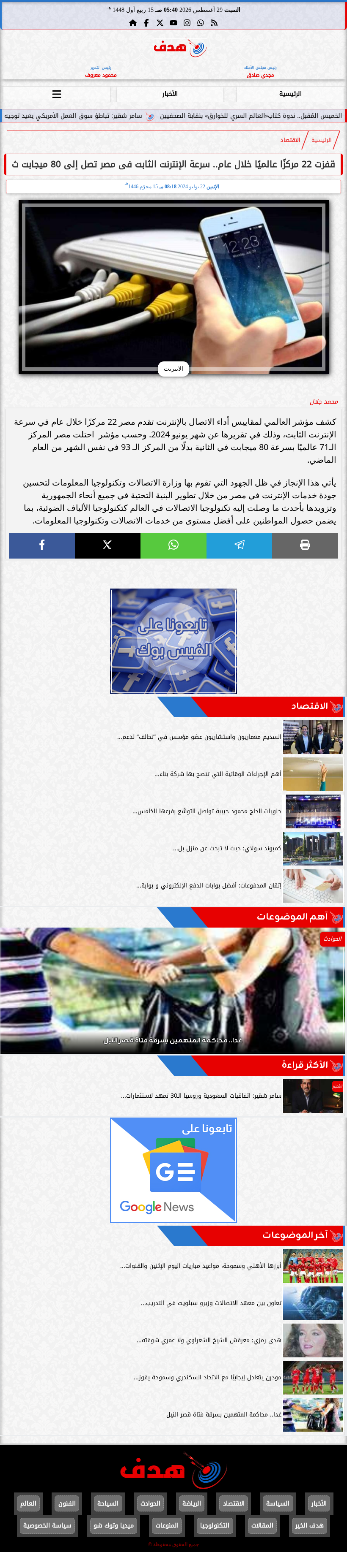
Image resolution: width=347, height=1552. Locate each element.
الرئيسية (290, 94)
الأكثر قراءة (305, 1065)
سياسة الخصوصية (47, 1525)
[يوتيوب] (173, 23)
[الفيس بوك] (146, 23)
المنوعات (167, 1525)
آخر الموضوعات (295, 1235)
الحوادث (150, 1503)
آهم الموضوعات (292, 917)
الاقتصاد (290, 140)
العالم (28, 1503)
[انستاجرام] (187, 23)
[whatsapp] (173, 546)
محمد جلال (324, 401)
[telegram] (240, 546)
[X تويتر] (160, 23)
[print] (305, 546)
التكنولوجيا (214, 1525)
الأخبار (170, 94)
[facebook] (42, 546)
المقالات (262, 1525)
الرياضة (191, 1503)
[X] (108, 546)
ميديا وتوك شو (114, 1525)
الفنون (67, 1503)
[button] (18, 995)
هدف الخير (309, 1525)
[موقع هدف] (180, 48)
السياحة (107, 1503)
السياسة (277, 1503)
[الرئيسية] (133, 23)
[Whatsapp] (200, 23)
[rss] (214, 23)
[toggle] (56, 93)
